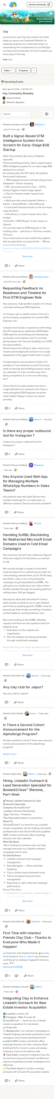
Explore (24, 70)
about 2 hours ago (12, 129)
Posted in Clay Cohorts (13, 713)
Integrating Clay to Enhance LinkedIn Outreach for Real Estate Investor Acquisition (25, 1002)
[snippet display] (48, 114)
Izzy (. (14, 754)
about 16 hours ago (12, 281)
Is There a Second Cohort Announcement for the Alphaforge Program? (23, 729)
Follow (7, 70)
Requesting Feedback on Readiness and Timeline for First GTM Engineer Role (24, 292)
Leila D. (30, 956)
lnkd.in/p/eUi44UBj (12, 966)
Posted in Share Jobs (12, 774)
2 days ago (8, 528)
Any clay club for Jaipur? (23, 687)
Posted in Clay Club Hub (14, 675)
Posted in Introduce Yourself (15, 124)
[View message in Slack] (23, 129)
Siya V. (22, 956)
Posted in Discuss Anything (15, 276)
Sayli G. (7, 754)
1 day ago (47, 419)
